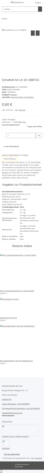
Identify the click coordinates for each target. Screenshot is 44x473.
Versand (22, 110)
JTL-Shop (26, 467)
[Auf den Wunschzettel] (38, 33)
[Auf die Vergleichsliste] (33, 33)
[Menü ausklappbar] (5, 3)
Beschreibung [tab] (9, 159)
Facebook (6, 448)
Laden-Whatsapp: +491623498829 (16, 404)
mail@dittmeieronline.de (12, 413)
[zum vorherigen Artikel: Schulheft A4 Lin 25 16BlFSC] (9, 19)
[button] (29, 2)
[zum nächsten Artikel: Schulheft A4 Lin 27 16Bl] (14, 19)
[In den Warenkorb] (4, 27)
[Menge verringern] (4, 135)
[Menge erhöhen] (38, 140)
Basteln (14, 94)
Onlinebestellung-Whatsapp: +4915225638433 (21, 408)
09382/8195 (6, 399)
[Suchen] (40, 9)
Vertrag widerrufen (12, 454)
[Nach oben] (1, 471)
